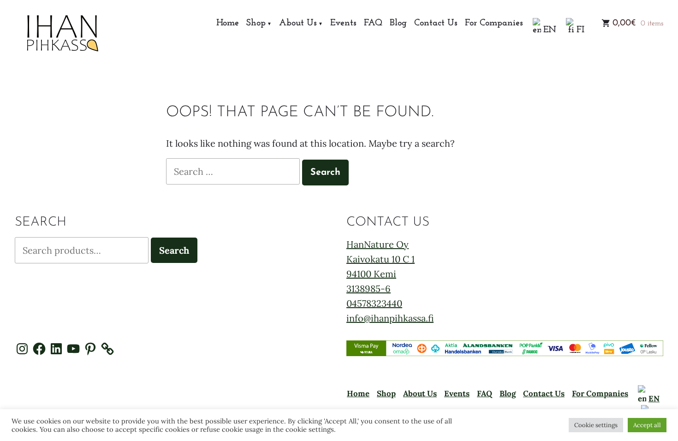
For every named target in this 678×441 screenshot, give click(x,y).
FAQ (373, 23)
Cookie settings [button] (596, 425)
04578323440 (374, 303)
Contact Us (436, 23)
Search (174, 250)
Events (343, 23)
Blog (398, 23)
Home (227, 23)
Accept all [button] (647, 425)
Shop (256, 23)
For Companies (494, 23)
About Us (298, 23)
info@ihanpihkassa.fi (390, 318)
